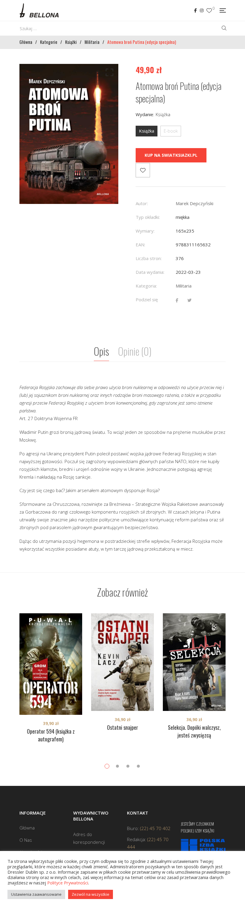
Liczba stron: (149, 258)
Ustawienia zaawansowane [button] (36, 894)
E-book (171, 131)
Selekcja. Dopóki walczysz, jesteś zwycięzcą (194, 731)
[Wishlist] (209, 10)
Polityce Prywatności (67, 883)
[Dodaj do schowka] (143, 170)
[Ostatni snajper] (122, 662)
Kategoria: (146, 286)
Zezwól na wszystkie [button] (90, 894)
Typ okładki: (148, 217)
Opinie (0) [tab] (134, 351)
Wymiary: (145, 231)
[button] (108, 73)
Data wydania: (150, 272)
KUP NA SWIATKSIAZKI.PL (171, 155)
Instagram (201, 10)
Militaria (184, 286)
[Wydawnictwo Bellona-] (39, 10)
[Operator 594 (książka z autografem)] (50, 664)
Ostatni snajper (122, 727)
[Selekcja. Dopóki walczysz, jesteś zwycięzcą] (194, 662)
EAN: (140, 245)
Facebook (195, 10)
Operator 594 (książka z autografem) (51, 735)
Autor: (142, 203)
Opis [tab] (101, 351)
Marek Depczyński (194, 203)
